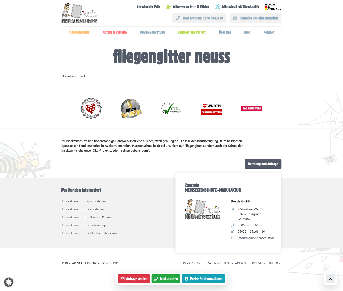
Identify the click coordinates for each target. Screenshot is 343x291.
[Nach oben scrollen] (330, 278)
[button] (79, 32)
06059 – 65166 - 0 (250, 225)
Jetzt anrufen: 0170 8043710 (203, 18)
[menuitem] (79, 32)
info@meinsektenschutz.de (256, 238)
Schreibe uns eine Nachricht (259, 18)
